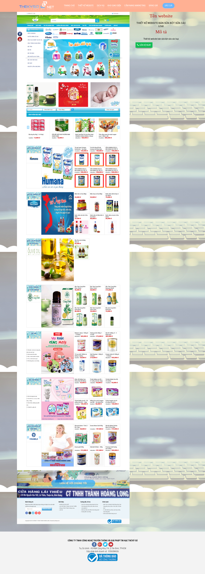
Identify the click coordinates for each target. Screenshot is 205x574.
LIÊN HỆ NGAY (145, 45)
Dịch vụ (100, 5)
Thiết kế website (86, 5)
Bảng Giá (153, 5)
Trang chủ (69, 5)
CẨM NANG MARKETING (135, 5)
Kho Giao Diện (114, 5)
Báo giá (168, 5)
